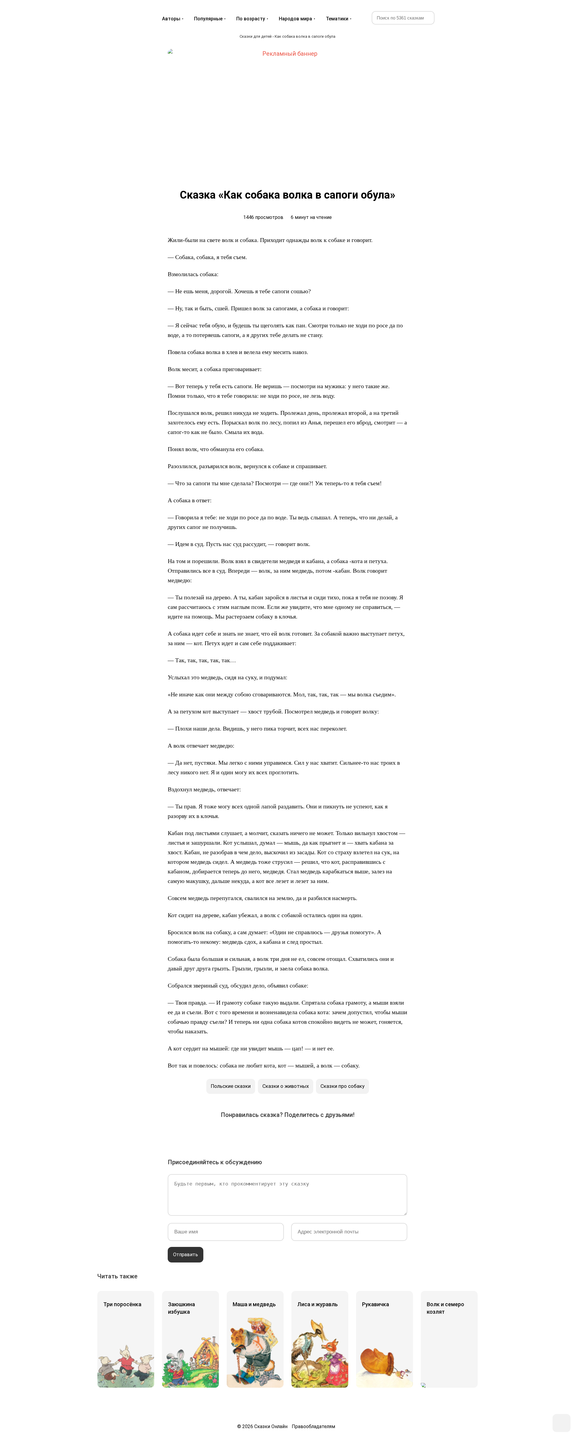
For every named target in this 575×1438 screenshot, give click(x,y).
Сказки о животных (285, 1086)
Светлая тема (465, 17)
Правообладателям (313, 1426)
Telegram (304, 1133)
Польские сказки (231, 1086)
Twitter (253, 1133)
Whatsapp (321, 1133)
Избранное (451, 17)
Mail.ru (287, 1133)
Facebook (237, 1133)
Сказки (119, 12)
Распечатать (354, 1133)
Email (337, 1133)
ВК (220, 1133)
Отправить (185, 1254)
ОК (270, 1133)
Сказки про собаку (342, 1086)
